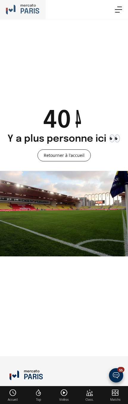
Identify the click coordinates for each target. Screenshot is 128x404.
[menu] (118, 9)
